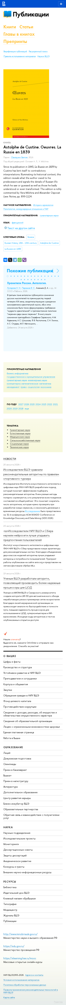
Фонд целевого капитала (17, 701)
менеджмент (13, 386)
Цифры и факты (11, 661)
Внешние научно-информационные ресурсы (27, 872)
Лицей (6, 752)
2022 (49, 404)
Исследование (32, 511)
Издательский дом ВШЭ (16, 892)
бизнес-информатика (17, 373)
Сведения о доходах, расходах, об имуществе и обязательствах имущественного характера (30, 714)
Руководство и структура (17, 667)
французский (17, 222)
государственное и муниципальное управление (31, 376)
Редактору (58, 1002)
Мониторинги (11, 844)
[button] (7, 276)
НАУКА (8, 827)
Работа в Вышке (11, 738)
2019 (15, 408)
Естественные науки (20, 433)
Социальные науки (19, 443)
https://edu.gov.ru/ (13, 946)
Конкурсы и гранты (13, 866)
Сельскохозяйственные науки (25, 440)
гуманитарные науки (17, 380)
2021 (55, 404)
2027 (20, 404)
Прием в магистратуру (15, 781)
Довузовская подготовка (17, 758)
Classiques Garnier (19, 157)
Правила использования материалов (20, 56)
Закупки (7, 689)
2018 (20, 408)
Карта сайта (9, 997)
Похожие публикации (30, 271)
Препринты (15, 41)
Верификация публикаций (15, 51)
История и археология (43, 205)
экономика (45, 386)
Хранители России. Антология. (26, 283)
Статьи (26, 27)
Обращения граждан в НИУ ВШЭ (21, 695)
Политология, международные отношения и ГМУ (25, 209)
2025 (32, 404)
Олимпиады (9, 764)
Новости (9, 459)
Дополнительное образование (20, 792)
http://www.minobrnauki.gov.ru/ (20, 934)
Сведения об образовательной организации (27, 721)
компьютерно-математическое (22, 383)
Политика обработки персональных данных (24, 984)
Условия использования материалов (21, 980)
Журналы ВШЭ (11, 915)
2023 (43, 404)
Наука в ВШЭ (43, 56)
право (23, 386)
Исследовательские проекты (19, 838)
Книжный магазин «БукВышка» (19, 898)
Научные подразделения (16, 832)
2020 (9, 408)
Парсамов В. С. (28, 288)
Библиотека (9, 887)
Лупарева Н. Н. (14, 288)
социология (34, 386)
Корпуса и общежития (15, 684)
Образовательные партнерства (20, 809)
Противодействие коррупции (19, 706)
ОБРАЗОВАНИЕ (13, 747)
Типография (9, 904)
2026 (26, 404)
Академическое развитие (17, 861)
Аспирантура (10, 786)
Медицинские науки (20, 436)
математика (45, 383)
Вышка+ (7, 775)
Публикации (31, 14)
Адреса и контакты (34, 975)
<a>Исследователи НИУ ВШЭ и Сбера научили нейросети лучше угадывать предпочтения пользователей (28, 535)
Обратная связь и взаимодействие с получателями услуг (31, 816)
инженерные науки (37, 380)
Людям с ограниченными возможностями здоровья (31, 726)
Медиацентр (10, 909)
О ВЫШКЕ (9, 656)
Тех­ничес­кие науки (19, 447)
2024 (38, 404)
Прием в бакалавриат (15, 769)
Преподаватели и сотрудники (20, 678)
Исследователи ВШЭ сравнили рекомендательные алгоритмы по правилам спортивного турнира (31, 474)
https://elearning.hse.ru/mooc (19, 958)
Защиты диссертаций (15, 855)
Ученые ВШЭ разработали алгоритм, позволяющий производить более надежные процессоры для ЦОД (31, 582)
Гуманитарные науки (20, 429)
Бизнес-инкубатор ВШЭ (16, 803)
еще (27, 408)
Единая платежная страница (18, 732)
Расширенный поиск (38, 51)
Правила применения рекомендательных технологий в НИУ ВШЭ (30, 991)
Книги (9, 27)
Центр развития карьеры (17, 798)
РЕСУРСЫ (9, 881)
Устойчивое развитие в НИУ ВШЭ (22, 672)
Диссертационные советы (18, 849)
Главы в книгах (19, 34)
